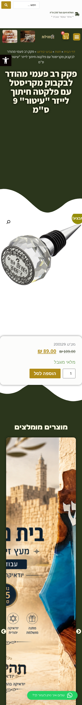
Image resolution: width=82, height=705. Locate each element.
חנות (58, 51)
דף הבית (69, 51)
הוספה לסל (45, 373)
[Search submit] (6, 5)
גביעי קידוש (44, 51)
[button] (5, 60)
